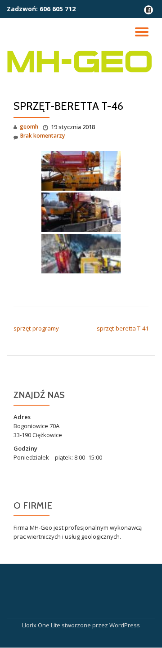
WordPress (124, 625)
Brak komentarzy (42, 135)
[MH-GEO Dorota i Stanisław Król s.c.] (81, 61)
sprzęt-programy (36, 328)
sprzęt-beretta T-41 (122, 328)
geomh (29, 126)
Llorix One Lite (42, 625)
